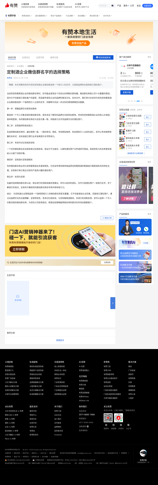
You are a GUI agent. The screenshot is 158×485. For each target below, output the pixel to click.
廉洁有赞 (52, 453)
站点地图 (45, 457)
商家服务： (86, 420)
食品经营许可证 (113, 453)
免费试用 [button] (147, 6)
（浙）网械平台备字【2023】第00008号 (41, 463)
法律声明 (8, 453)
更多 (149, 57)
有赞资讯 (26, 457)
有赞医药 (124, 453)
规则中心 (35, 453)
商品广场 (17, 457)
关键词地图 (54, 457)
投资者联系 (83, 430)
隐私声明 (17, 453)
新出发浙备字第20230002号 (14, 463)
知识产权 (26, 453)
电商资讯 (10, 66)
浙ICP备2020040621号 (87, 460)
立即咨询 (107, 262)
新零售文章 (35, 457)
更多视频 (18, 300)
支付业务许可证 (99, 453)
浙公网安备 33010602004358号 (18, 460)
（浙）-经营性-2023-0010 (83, 463)
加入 (147, 117)
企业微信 (20, 66)
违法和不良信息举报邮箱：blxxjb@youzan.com (75, 453)
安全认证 (43, 453)
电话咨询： (87, 413)
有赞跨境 (8, 457)
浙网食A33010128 (64, 463)
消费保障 (82, 426)
